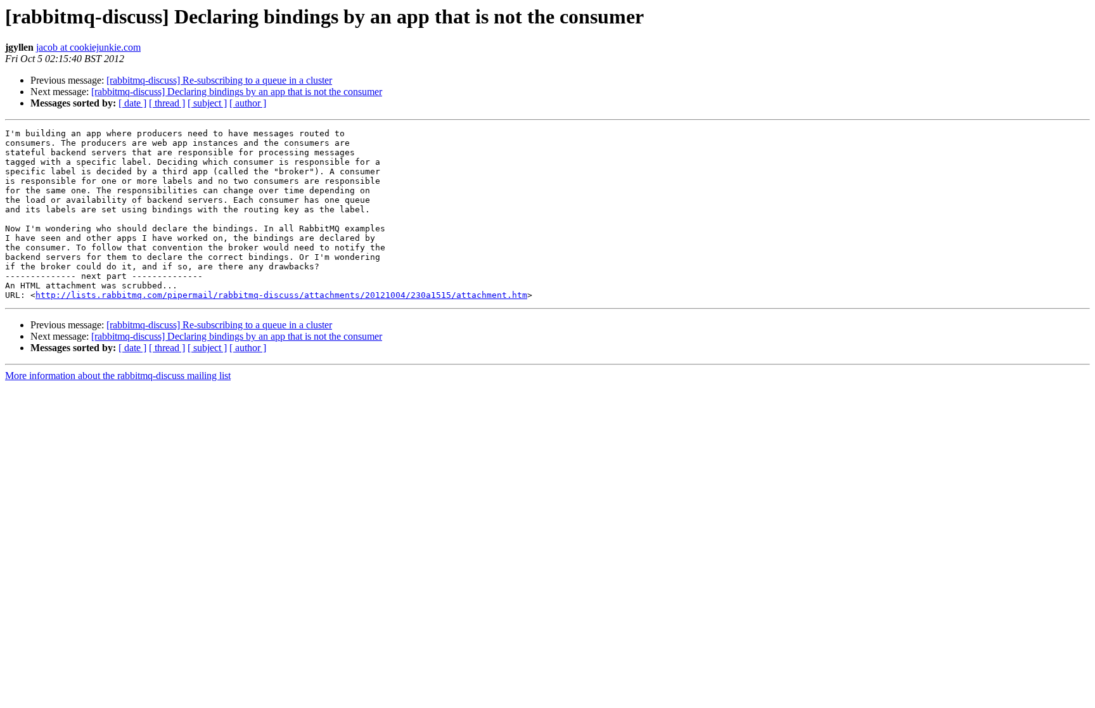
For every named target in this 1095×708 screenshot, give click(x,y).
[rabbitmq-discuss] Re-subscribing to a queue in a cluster (219, 80)
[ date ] (132, 103)
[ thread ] (167, 103)
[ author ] (247, 103)
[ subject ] (207, 103)
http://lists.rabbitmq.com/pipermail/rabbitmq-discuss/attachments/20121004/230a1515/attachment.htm (281, 295)
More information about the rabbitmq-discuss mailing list (118, 375)
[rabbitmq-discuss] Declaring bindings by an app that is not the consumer (236, 91)
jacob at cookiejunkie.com (88, 47)
